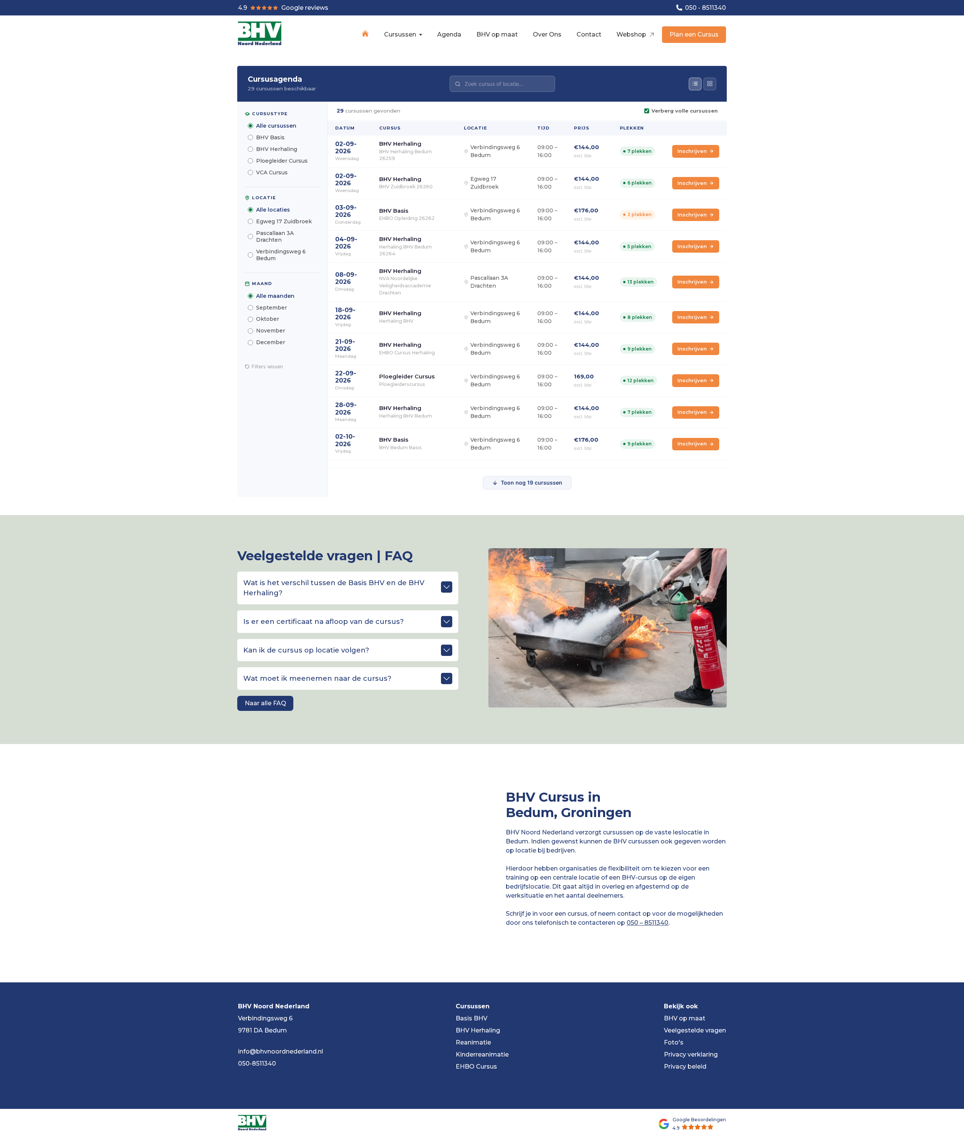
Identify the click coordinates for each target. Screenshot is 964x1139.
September (271, 307)
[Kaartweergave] (709, 84)
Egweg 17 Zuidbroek (284, 221)
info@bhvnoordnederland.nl (280, 1051)
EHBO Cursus (476, 1066)
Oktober (267, 319)
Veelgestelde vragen (695, 1030)
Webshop (632, 34)
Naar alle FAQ (265, 703)
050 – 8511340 (647, 922)
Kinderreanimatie (482, 1054)
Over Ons (547, 34)
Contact (589, 34)
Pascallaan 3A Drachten (275, 236)
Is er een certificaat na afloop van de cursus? (323, 621)
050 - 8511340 (704, 7)
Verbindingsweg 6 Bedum (281, 255)
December (270, 342)
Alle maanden (275, 296)
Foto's (673, 1042)
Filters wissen (267, 366)
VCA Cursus (272, 172)
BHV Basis (270, 137)
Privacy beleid (685, 1066)
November (270, 330)
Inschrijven (692, 151)
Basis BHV (471, 1018)
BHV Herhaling (276, 149)
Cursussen (400, 34)
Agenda (449, 34)
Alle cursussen (276, 125)
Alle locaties (273, 209)
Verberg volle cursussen (684, 111)
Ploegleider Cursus (282, 160)
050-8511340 (257, 1063)
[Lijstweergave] (695, 84)
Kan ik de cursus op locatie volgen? (306, 650)
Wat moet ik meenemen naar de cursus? (317, 678)
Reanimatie (473, 1042)
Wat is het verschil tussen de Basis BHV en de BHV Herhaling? (333, 588)
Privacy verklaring (691, 1054)
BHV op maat (497, 34)
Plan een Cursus (694, 34)
